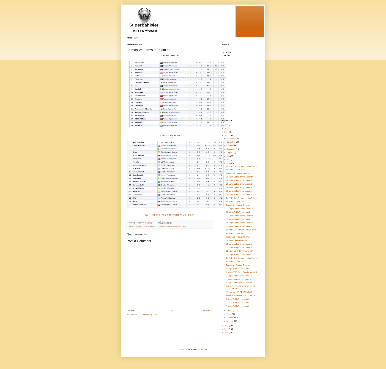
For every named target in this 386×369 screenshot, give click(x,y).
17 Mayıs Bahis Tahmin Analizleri (239, 226)
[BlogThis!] (161, 222)
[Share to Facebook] (167, 222)
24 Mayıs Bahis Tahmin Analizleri (239, 194)
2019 (226, 135)
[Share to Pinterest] (170, 222)
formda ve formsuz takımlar (177, 226)
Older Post (207, 310)
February (230, 318)
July (228, 156)
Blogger (204, 349)
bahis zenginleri (160, 226)
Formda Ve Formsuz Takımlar (238, 173)
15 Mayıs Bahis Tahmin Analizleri (239, 244)
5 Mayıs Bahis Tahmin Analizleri (239, 279)
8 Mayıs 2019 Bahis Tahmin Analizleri (241, 272)
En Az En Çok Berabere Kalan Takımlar (242, 166)
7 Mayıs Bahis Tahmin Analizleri (239, 276)
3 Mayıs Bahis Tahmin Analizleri (239, 299)
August (229, 153)
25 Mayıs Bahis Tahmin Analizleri (239, 191)
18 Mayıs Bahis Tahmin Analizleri (239, 223)
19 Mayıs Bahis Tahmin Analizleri (239, 219)
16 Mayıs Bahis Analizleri (236, 240)
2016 (226, 333)
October (229, 146)
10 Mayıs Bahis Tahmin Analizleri (239, 255)
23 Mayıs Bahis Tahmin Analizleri (239, 209)
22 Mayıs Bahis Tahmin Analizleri (239, 212)
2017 (226, 329)
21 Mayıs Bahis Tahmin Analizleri (239, 216)
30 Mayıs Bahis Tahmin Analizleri (239, 177)
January (230, 321)
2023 (226, 128)
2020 (226, 132)
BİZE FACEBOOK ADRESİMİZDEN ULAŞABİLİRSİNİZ (169, 215)
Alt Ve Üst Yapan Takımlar (236, 170)
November (231, 142)
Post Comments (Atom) (147, 315)
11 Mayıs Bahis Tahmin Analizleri (239, 251)
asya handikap (149, 226)
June (228, 160)
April (228, 311)
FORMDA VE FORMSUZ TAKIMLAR (240, 296)
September (231, 149)
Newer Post (132, 310)
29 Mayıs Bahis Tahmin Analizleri (239, 180)
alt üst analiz (138, 226)
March (229, 314)
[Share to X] (164, 222)
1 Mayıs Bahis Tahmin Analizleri (239, 306)
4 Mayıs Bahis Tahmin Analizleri (239, 283)
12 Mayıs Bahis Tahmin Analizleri (239, 247)
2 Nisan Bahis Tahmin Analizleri (239, 303)
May (228, 163)
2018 (226, 326)
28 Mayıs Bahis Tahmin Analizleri (239, 184)
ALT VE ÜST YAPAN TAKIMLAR (239, 292)
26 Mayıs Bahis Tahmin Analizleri (239, 187)
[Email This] (159, 222)
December (231, 138)
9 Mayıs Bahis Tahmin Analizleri (239, 269)
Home (170, 310)
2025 (226, 125)
